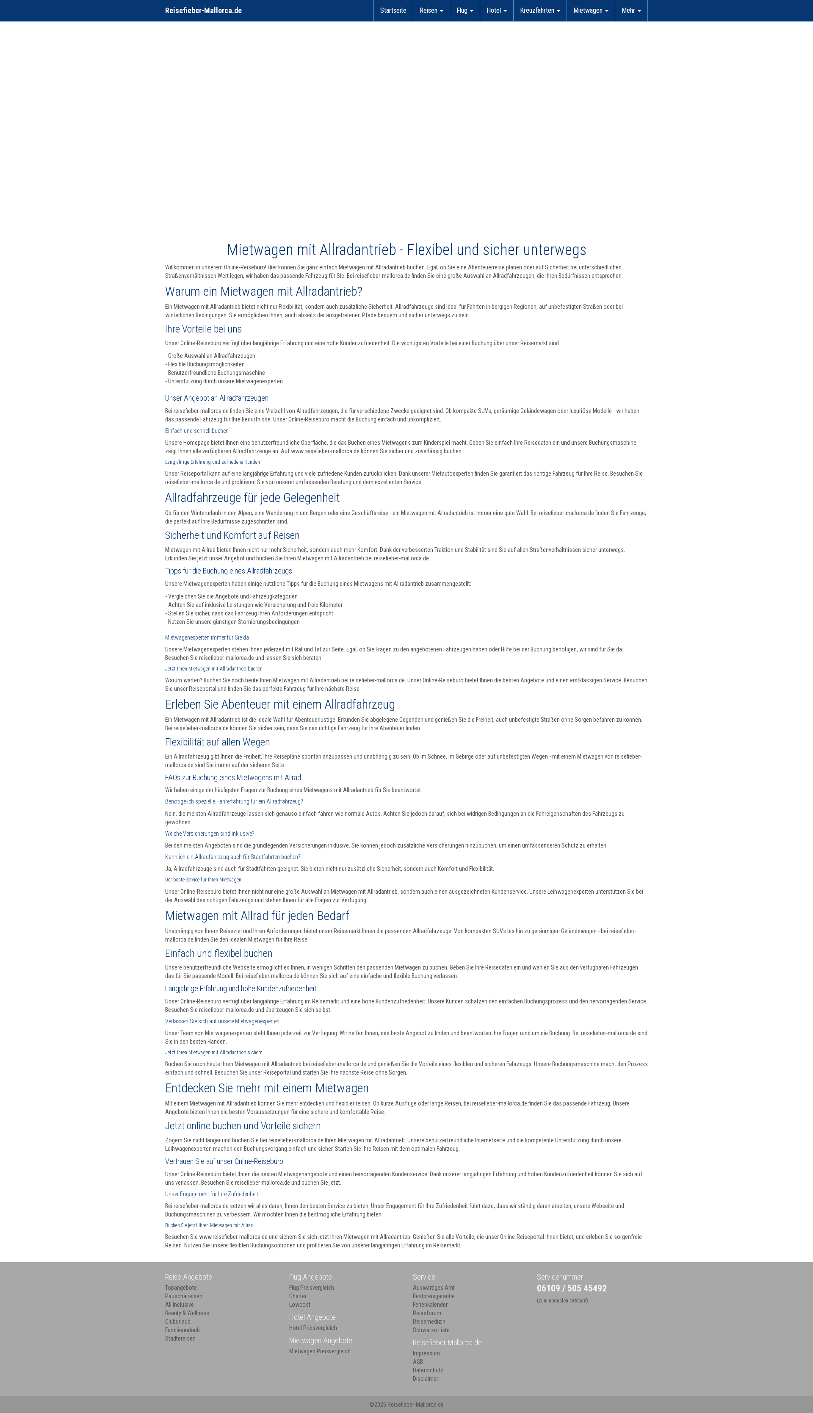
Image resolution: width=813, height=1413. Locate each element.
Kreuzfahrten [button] (538, 10)
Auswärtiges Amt (434, 1287)
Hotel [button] (495, 10)
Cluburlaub (178, 1321)
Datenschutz (428, 1370)
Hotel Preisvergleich (313, 1327)
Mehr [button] (629, 10)
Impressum (426, 1353)
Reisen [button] (429, 10)
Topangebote (181, 1287)
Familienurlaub (182, 1330)
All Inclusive (179, 1304)
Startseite (393, 10)
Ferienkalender (430, 1304)
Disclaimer (425, 1378)
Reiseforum (427, 1313)
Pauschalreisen (183, 1296)
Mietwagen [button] (588, 10)
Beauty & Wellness (187, 1313)
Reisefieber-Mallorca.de (203, 10)
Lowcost (299, 1304)
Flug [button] (462, 10)
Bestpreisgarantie (434, 1296)
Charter (298, 1296)
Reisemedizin (429, 1321)
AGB (418, 1361)
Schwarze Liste (431, 1330)
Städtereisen (180, 1338)
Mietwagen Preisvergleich (320, 1351)
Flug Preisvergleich (311, 1287)
